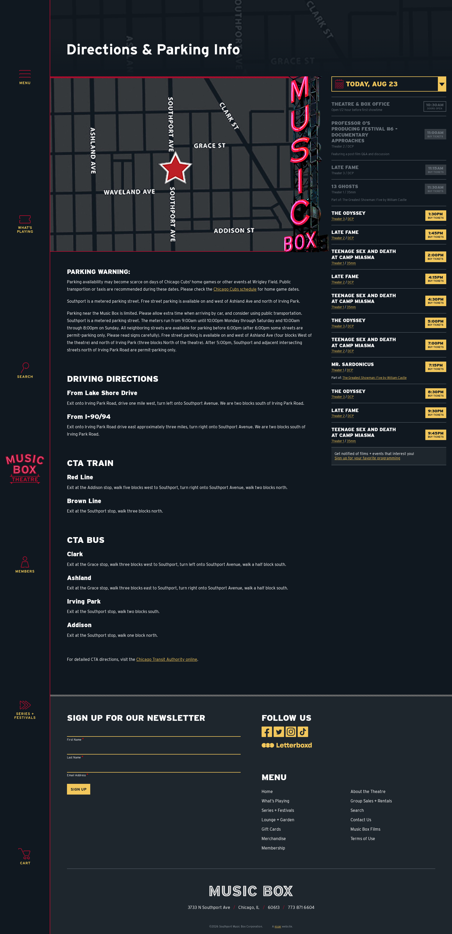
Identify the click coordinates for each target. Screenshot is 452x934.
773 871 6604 (301, 907)
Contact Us (361, 819)
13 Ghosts (344, 186)
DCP (351, 219)
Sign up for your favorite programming (367, 458)
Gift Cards (271, 829)
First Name (74, 739)
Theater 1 (337, 263)
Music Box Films (365, 829)
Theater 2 (338, 238)
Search (357, 810)
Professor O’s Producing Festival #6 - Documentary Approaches (364, 132)
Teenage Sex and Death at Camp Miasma (363, 254)
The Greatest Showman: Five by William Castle (374, 378)
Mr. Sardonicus (352, 364)
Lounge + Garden (278, 819)
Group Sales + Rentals (371, 800)
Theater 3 (338, 219)
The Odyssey (348, 213)
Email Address (76, 775)
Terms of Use (363, 838)
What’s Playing (275, 800)
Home (267, 791)
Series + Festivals (278, 810)
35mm (351, 263)
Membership (273, 848)
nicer (278, 926)
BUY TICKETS (437, 215)
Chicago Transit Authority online (166, 659)
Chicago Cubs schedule (235, 289)
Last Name (74, 757)
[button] (25, 77)
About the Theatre (368, 791)
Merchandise (274, 838)
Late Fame (345, 167)
